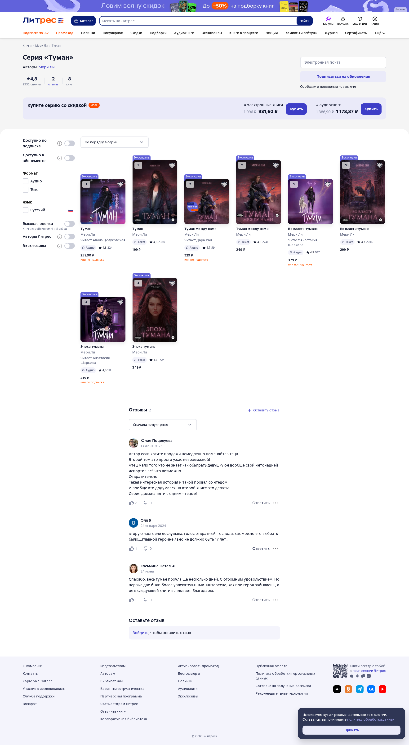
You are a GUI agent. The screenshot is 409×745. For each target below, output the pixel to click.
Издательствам (112, 666)
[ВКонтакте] (371, 689)
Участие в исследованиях (44, 689)
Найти (304, 21)
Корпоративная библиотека (123, 719)
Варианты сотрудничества (122, 689)
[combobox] (198, 21)
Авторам (107, 673)
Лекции (272, 33)
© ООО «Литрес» (204, 736)
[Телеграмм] (360, 689)
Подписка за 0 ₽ (36, 33)
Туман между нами (200, 229)
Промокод (64, 33)
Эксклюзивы (212, 33)
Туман (85, 229)
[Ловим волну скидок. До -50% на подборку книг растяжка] (204, 6)
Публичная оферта (271, 666)
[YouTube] (382, 689)
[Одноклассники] (348, 689)
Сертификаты (356, 33)
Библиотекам (111, 681)
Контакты (30, 673)
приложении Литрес (369, 671)
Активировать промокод (198, 666)
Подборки (158, 33)
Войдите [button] (140, 632)
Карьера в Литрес (37, 681)
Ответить (261, 502)
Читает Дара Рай (198, 240)
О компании (32, 666)
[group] (204, 443)
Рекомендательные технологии (282, 693)
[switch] (69, 143)
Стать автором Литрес (119, 704)
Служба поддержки (38, 696)
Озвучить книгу (113, 711)
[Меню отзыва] (275, 503)
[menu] (114, 142)
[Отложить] (120, 184)
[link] (198, 441)
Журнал (331, 33)
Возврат (30, 704)
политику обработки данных (370, 719)
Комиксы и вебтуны (301, 33)
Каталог (86, 21)
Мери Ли (87, 234)
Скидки (136, 33)
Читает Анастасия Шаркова (302, 242)
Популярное (113, 33)
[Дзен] (337, 689)
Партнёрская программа (121, 696)
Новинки (88, 33)
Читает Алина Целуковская (102, 240)
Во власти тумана (303, 229)
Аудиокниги (184, 33)
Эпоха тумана (92, 346)
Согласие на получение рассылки (283, 686)
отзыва (53, 84)
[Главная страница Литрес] (43, 21)
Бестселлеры (189, 673)
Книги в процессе (243, 33)
